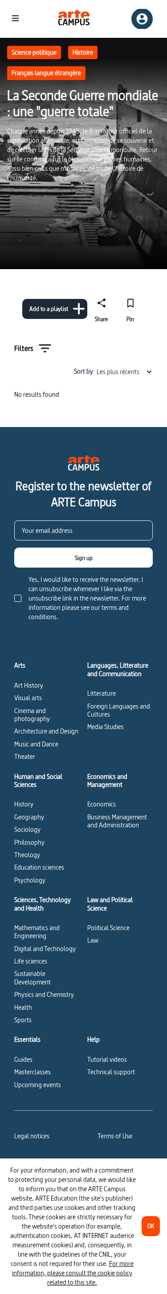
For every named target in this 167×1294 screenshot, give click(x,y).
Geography (29, 817)
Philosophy (29, 842)
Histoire (83, 52)
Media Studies (105, 726)
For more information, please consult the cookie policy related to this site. (73, 1273)
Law (92, 940)
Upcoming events (37, 1084)
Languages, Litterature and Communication (117, 669)
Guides (23, 1059)
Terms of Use (115, 1136)
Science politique (34, 52)
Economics (101, 804)
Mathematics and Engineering (37, 931)
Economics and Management (107, 781)
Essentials (27, 1040)
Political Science (108, 927)
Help (93, 1040)
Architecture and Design (46, 731)
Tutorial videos (107, 1059)
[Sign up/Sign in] (142, 19)
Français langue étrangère (46, 72)
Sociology (27, 829)
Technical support (111, 1071)
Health (23, 1007)
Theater (24, 756)
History (23, 804)
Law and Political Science (110, 904)
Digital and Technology (45, 948)
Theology (27, 854)
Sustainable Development (32, 977)
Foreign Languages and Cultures (118, 710)
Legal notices (31, 1136)
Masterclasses (32, 1071)
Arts (19, 665)
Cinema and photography (32, 714)
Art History (28, 685)
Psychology (29, 880)
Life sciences (30, 961)
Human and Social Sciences (38, 781)
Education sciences (39, 867)
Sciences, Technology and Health (42, 904)
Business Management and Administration (117, 821)
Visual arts (28, 697)
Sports (23, 1019)
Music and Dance (36, 744)
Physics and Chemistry (44, 994)
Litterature (101, 693)
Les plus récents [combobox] (118, 371)
